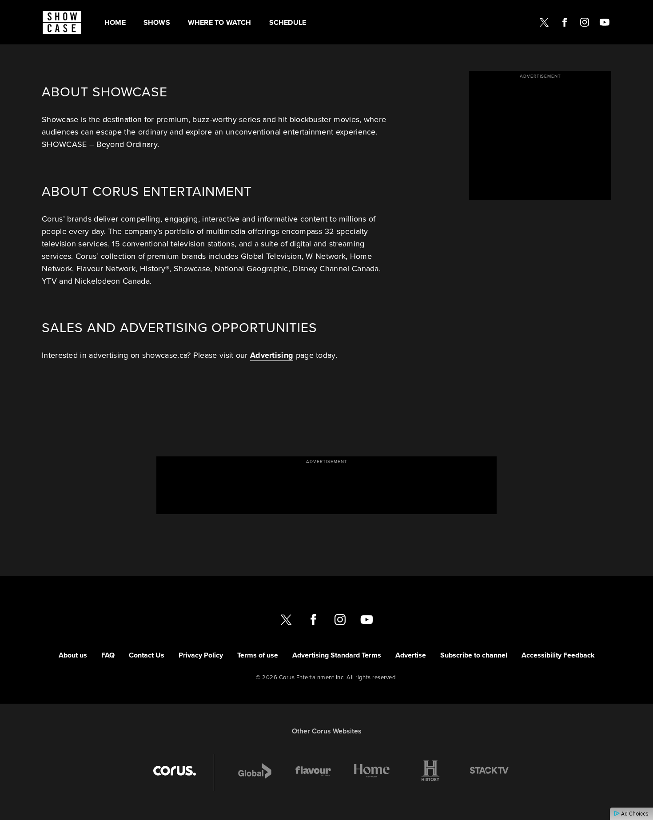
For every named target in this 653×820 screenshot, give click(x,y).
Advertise (410, 655)
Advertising (271, 355)
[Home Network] (372, 771)
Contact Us (146, 655)
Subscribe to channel (473, 655)
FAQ (108, 655)
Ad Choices (634, 814)
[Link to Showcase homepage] (62, 22)
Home (115, 22)
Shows (156, 22)
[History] (430, 771)
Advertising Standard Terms (336, 655)
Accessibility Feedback (558, 655)
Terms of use (257, 655)
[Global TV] (254, 771)
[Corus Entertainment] (174, 771)
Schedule (288, 22)
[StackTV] (489, 770)
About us (73, 655)
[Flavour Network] (313, 771)
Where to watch (219, 22)
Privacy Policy (201, 655)
